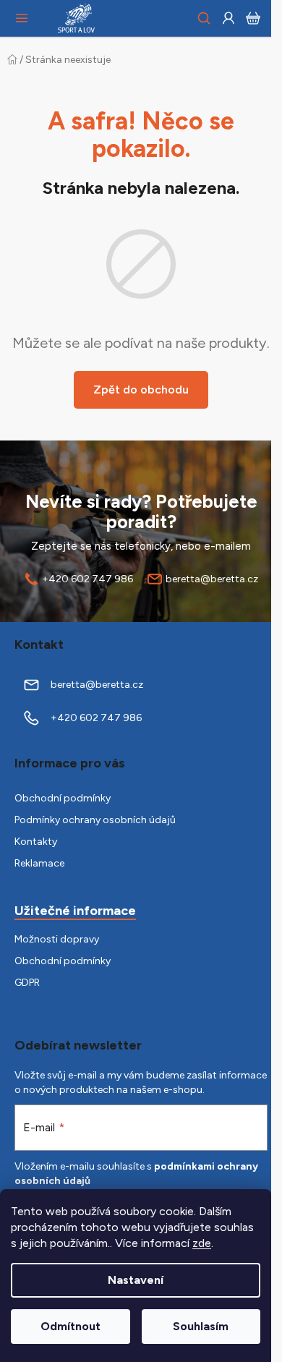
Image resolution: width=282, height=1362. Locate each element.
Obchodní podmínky (62, 798)
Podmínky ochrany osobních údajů (95, 820)
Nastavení (135, 1280)
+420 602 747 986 (87, 579)
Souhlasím (200, 1326)
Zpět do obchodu (141, 389)
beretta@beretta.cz (212, 579)
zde (201, 1243)
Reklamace (39, 863)
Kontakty (35, 841)
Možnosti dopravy (56, 939)
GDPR (27, 982)
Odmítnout (70, 1326)
